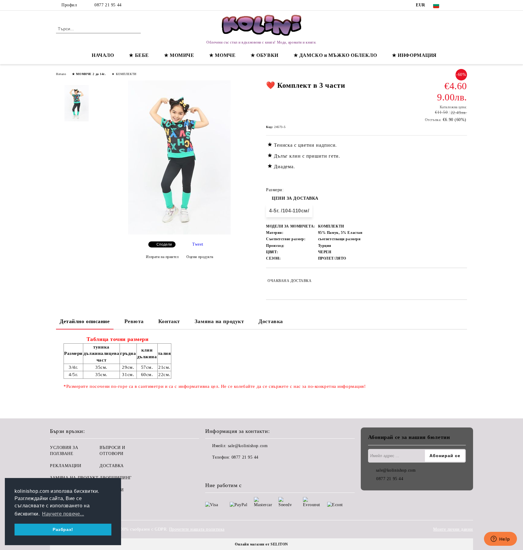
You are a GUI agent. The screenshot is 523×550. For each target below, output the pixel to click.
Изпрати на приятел (162, 257)
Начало (61, 74)
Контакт (169, 321)
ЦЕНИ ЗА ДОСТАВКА (295, 198)
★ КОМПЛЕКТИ (124, 74)
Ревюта (134, 321)
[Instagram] (463, 5)
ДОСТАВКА (111, 465)
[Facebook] (454, 5)
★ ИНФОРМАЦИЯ (414, 55)
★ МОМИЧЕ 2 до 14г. (89, 74)
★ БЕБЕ (139, 55)
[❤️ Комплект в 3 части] (179, 233)
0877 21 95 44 (107, 5)
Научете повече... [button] (63, 513)
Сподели (164, 244)
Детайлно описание (85, 321)
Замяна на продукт (219, 321)
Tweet (197, 244)
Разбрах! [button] (63, 529)
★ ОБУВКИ (264, 55)
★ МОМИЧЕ (179, 55)
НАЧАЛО (103, 55)
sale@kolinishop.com (248, 446)
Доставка (270, 321)
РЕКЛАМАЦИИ (65, 465)
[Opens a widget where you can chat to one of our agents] (500, 539)
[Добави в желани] (462, 280)
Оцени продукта (199, 257)
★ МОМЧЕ (222, 55)
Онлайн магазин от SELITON (261, 544)
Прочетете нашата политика (197, 529)
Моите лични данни (453, 529)
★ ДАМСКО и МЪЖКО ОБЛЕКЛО (335, 55)
